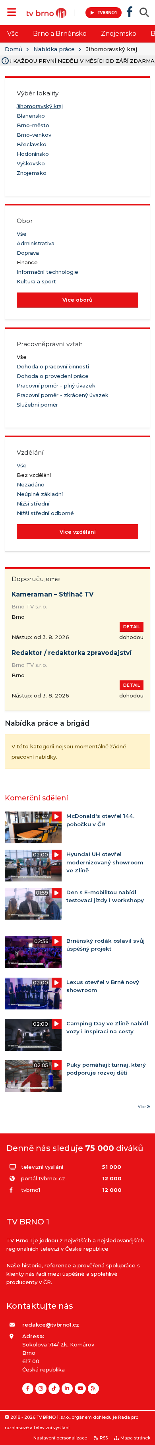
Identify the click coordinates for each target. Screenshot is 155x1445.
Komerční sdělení (36, 798)
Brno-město (33, 125)
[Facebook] (27, 1388)
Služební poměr (37, 404)
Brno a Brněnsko (60, 33)
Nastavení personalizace (60, 1438)
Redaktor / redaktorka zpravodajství (72, 653)
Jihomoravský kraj (40, 106)
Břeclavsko (31, 144)
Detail (131, 627)
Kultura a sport (36, 281)
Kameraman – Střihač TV (53, 594)
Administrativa (35, 243)
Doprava (28, 253)
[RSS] (93, 1388)
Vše (13, 33)
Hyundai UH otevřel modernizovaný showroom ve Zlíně (104, 862)
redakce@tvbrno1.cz (50, 1324)
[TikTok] (54, 1388)
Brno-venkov (34, 135)
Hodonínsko (33, 154)
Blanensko (31, 115)
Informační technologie (47, 272)
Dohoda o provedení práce (53, 376)
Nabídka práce (54, 49)
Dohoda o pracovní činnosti (53, 366)
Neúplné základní (40, 494)
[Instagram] (40, 1388)
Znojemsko (118, 33)
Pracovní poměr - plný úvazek (56, 385)
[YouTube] (80, 1388)
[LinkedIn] (67, 1388)
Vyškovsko (31, 163)
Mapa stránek (135, 1438)
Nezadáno (31, 484)
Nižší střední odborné (45, 513)
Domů (13, 49)
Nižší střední (33, 503)
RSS (104, 1438)
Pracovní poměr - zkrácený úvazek (62, 395)
